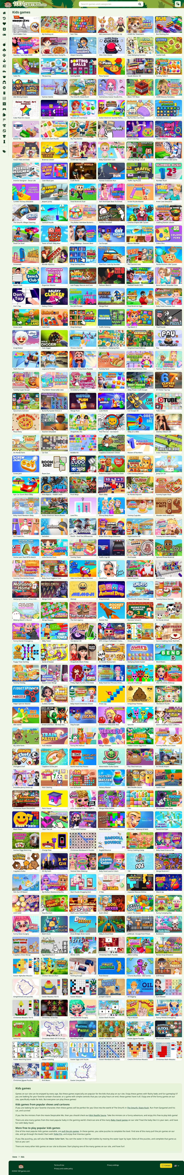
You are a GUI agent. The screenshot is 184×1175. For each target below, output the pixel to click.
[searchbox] (111, 4)
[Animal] (4, 55)
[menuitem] (4, 13)
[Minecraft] (4, 104)
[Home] (4, 13)
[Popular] (4, 34)
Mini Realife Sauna (97, 1115)
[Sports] (4, 136)
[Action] (4, 44)
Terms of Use (59, 1165)
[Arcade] (4, 60)
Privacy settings (113, 1165)
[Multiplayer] (4, 109)
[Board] (4, 66)
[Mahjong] (4, 93)
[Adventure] (4, 50)
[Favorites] (4, 23)
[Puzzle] (4, 114)
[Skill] (4, 125)
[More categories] (4, 151)
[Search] (139, 4)
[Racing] (4, 120)
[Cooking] (4, 77)
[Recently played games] (178, 4)
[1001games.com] (25, 4)
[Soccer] (4, 131)
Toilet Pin (58, 1134)
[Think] (4, 141)
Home (14, 1157)
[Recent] (4, 18)
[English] (177, 1165)
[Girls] (4, 82)
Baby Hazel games (119, 1120)
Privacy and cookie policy (63, 1168)
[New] (4, 29)
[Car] (4, 71)
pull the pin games (70, 1131)
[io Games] (4, 87)
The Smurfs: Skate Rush (138, 1107)
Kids (22, 1157)
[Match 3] (4, 98)
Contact (167, 1165)
